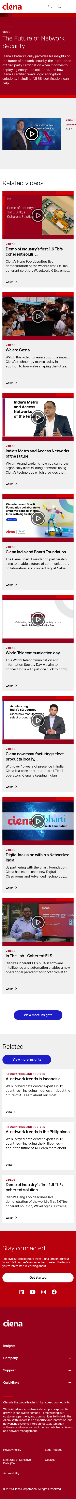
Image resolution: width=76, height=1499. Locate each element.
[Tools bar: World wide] (59, 6)
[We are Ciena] (38, 316)
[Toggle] (70, 1346)
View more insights (38, 1015)
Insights (9, 1346)
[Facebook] (54, 1292)
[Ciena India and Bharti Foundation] (38, 518)
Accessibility (11, 1473)
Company (10, 1358)
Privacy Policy (12, 1450)
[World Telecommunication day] (38, 619)
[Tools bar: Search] (50, 6)
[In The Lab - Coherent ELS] (38, 922)
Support (9, 1370)
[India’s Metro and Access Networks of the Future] (38, 417)
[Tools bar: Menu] (68, 6)
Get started (38, 1277)
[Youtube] (32, 1292)
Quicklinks (11, 1382)
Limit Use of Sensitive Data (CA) (17, 1462)
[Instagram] (43, 1292)
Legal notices (53, 1450)
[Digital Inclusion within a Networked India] (38, 821)
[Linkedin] (21, 1292)
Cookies (50, 1460)
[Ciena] (13, 1321)
